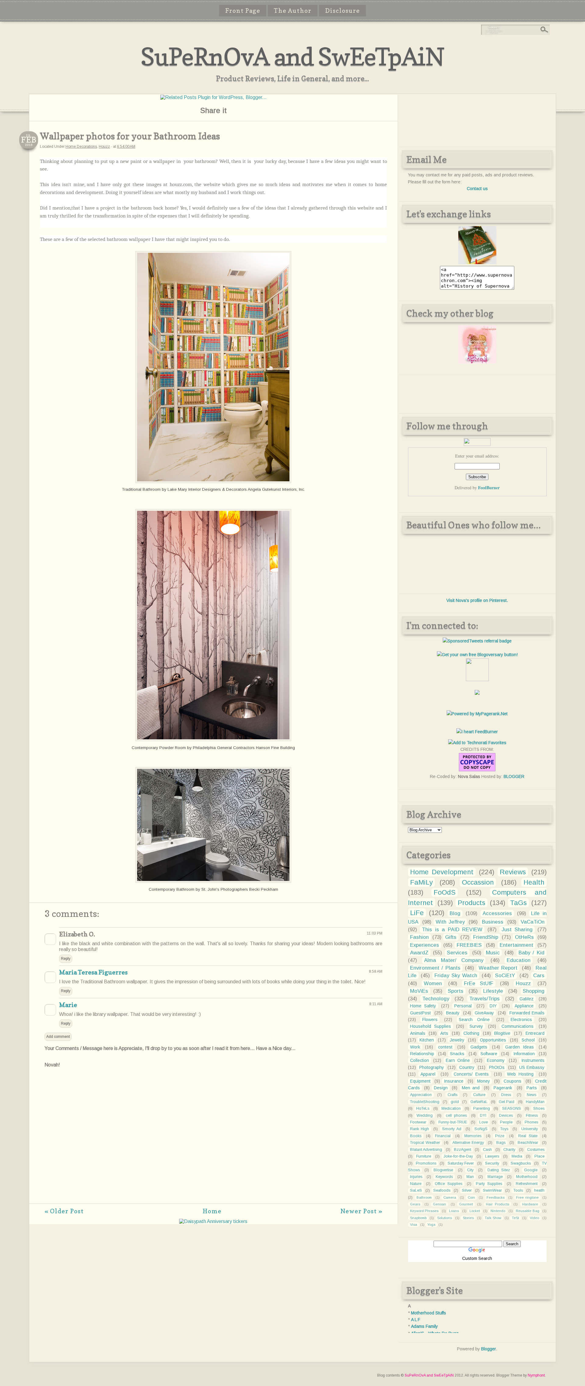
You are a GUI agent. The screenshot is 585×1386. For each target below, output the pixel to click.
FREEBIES (469, 945)
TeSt (515, 1218)
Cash (487, 1149)
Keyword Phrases (424, 1211)
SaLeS (416, 1190)
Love (483, 1122)
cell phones (456, 1115)
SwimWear (492, 1190)
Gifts (450, 937)
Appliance (524, 1005)
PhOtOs (497, 1067)
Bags (500, 1142)
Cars (538, 975)
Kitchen (427, 1040)
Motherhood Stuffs (428, 1312)
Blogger (488, 1348)
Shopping (533, 991)
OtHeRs (524, 937)
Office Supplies (448, 1184)
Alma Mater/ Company (453, 960)
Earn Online (458, 1060)
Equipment (420, 1081)
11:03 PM (374, 933)
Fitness (532, 1115)
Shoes (538, 1108)
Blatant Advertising (426, 1149)
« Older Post (64, 1211)
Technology (435, 999)
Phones (531, 1122)
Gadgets (478, 1047)
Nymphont (536, 1375)
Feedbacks (496, 1197)
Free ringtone (527, 1197)
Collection (419, 1060)
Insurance (453, 1081)
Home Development (442, 872)
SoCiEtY (505, 975)
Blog (455, 913)
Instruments (532, 1060)
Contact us (477, 188)
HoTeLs (422, 1108)
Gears (415, 1204)
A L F (415, 1319)
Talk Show (493, 1218)
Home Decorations (81, 146)
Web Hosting (520, 1074)
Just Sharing (517, 929)
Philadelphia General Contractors (224, 747)
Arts (444, 1033)
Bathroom (424, 1197)
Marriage (495, 1177)
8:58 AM (375, 971)
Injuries (416, 1177)
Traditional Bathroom (141, 489)
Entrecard (535, 1033)
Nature (415, 1184)
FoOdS (445, 892)
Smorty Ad (451, 1129)
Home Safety (423, 1005)
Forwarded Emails (526, 1012)
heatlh (539, 1190)
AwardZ (419, 953)
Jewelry (457, 1040)
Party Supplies (489, 1184)
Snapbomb (418, 1218)
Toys (504, 1129)
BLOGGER (514, 776)
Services (457, 953)
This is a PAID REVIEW (452, 929)
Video (534, 1218)
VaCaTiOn (532, 922)
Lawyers (492, 1156)
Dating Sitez (499, 1170)
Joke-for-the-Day (458, 1156)
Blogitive (502, 1033)
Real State (527, 1136)
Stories (468, 1218)
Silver (467, 1190)
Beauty (452, 1012)
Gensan (439, 1204)
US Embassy (531, 1067)
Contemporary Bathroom (171, 889)
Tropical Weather (425, 1142)
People (506, 1122)
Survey (476, 1026)
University (529, 1129)
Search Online (474, 1019)
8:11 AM (375, 1004)
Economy (496, 1060)
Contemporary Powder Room (159, 747)
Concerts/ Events (471, 1074)
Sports (455, 991)
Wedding (425, 1115)
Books (415, 1136)
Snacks (457, 1053)
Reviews (513, 872)
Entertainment (516, 945)
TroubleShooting (424, 1102)
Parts (531, 1087)
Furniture (423, 1156)
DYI (483, 1115)
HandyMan (535, 1102)
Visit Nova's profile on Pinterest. (477, 600)
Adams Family (424, 1326)
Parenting (481, 1108)
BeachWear (528, 1142)
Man (470, 1177)
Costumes (535, 1149)
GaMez (526, 998)
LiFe (417, 913)
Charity (509, 1149)
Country (466, 1067)
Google (530, 1170)
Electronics (521, 1019)
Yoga (431, 1224)
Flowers (430, 1019)
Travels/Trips (484, 999)
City (470, 1170)
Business (492, 922)
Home (212, 1211)
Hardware (530, 1204)
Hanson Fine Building (275, 747)
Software (488, 1053)
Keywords (444, 1177)
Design (441, 1087)
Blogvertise (443, 1170)
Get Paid (506, 1102)
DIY (493, 1005)
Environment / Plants (435, 968)
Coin (471, 1197)
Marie (68, 1005)
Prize (499, 1136)
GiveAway (484, 1012)
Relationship (422, 1053)
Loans (454, 1211)
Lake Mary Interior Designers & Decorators (207, 489)
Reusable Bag (527, 1211)
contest (445, 1047)
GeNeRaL (479, 1102)
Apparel (427, 1074)
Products (471, 903)
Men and (471, 1087)
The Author (292, 10)
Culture (479, 1095)
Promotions (426, 1163)
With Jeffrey (450, 922)
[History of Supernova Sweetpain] (477, 262)
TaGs (518, 903)
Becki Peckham (263, 889)
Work (415, 1047)
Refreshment (526, 1184)
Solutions (444, 1218)
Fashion (419, 937)
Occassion (478, 882)
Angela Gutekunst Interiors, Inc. (276, 489)
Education (518, 960)
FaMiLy (421, 882)
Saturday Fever (461, 1163)
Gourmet (466, 1204)
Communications (518, 1026)
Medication (451, 1108)
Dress (506, 1095)
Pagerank (503, 1087)
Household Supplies (430, 1026)
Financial (443, 1136)
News (531, 1095)
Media (517, 1156)
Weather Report (498, 968)
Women (433, 983)
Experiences (424, 945)
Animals (417, 1033)
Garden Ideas (519, 1047)
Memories (472, 1136)
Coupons (512, 1081)
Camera (449, 1197)
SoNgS (481, 1129)
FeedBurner (489, 487)
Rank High (419, 1129)
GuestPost (420, 1012)
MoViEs (419, 991)
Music (493, 953)
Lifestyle (493, 991)
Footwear (418, 1122)
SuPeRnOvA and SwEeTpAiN (292, 56)
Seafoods (441, 1190)
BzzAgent (462, 1149)
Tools (518, 1190)
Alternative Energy (468, 1142)
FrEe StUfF (478, 983)
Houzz (104, 146)
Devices (506, 1115)
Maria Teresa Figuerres (93, 972)
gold (455, 1102)
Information (524, 1053)
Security (492, 1163)
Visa (413, 1224)
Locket (475, 1211)
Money (483, 1081)
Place (539, 1156)
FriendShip (485, 937)
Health (533, 882)
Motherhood (526, 1177)
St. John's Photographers (224, 889)
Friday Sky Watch (455, 975)
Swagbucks (521, 1163)
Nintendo (498, 1211)
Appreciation (421, 1095)
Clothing (471, 1033)
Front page (242, 10)
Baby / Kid (531, 953)
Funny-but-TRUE (452, 1122)
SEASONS (511, 1108)
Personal (463, 1005)
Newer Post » (361, 1211)
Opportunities (493, 1040)
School (528, 1040)
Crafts (452, 1095)
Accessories (497, 913)
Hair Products (497, 1204)
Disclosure (342, 10)
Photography (431, 1067)
